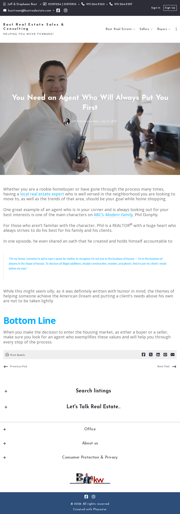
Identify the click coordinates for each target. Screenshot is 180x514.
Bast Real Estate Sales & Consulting (34, 27)
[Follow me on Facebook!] (58, 11)
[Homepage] (90, 478)
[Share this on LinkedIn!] (158, 355)
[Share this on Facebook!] (144, 355)
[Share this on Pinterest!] (165, 355)
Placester (100, 509)
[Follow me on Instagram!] (66, 11)
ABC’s (113, 214)
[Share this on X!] (151, 355)
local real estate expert (42, 194)
